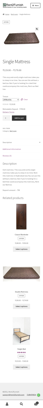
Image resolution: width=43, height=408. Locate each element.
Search (21, 404)
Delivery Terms (8, 112)
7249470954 (31, 395)
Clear (26, 99)
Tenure (5, 96)
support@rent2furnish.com (13, 395)
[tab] (21, 142)
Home (7, 14)
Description (7, 142)
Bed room (14, 14)
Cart (33, 402)
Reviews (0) (7, 156)
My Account (7, 404)
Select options (21, 249)
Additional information (12, 149)
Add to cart (19, 118)
